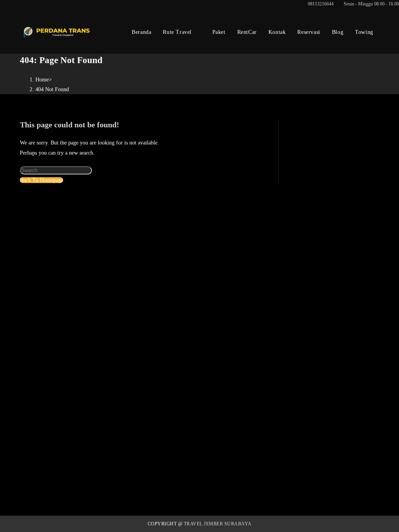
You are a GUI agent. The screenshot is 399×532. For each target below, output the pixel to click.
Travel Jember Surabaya (218, 524)
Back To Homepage (41, 180)
